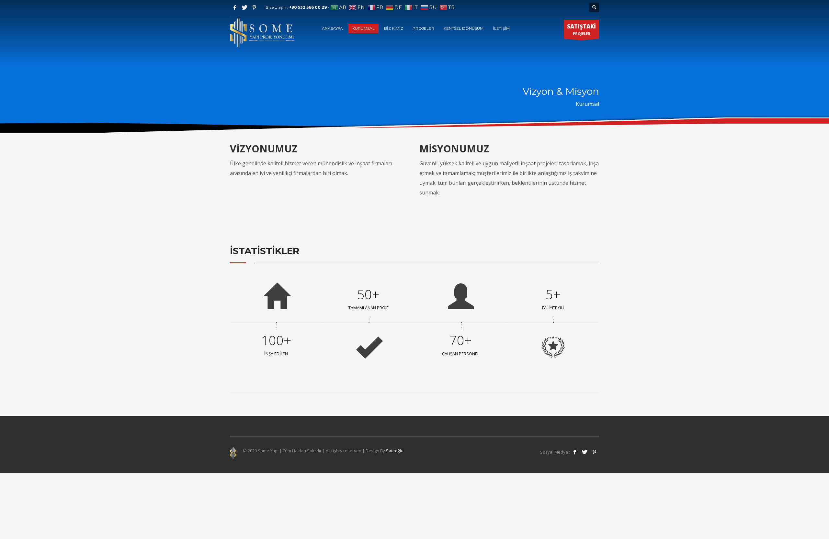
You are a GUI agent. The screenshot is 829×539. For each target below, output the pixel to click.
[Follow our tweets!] (584, 452)
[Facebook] (235, 7)
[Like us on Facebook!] (575, 452)
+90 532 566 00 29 (308, 7)
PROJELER (581, 29)
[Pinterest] (254, 7)
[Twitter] (244, 7)
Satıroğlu (394, 451)
